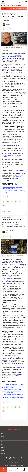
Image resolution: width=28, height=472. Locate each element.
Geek (22, 465)
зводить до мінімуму (17, 138)
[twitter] (14, 458)
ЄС (2, 416)
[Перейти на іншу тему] (19, 2)
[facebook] (6, 458)
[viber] (21, 458)
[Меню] (26, 2)
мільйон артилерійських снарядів (12, 264)
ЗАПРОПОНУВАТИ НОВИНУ (14, 429)
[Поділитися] (7, 28)
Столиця (6, 465)
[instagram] (10, 458)
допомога (7, 416)
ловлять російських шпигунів (11, 166)
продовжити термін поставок (11, 357)
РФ (12, 211)
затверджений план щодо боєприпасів (14, 277)
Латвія (3, 211)
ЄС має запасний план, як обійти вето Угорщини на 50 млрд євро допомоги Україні (13, 386)
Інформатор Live (16, 176)
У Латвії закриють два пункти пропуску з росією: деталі (12, 187)
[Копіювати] (10, 28)
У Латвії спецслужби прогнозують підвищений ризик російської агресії (13, 191)
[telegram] (18, 458)
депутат (8, 211)
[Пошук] (23, 2)
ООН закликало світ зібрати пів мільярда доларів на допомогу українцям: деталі (12, 390)
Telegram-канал (19, 170)
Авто (19, 465)
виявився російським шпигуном (11, 55)
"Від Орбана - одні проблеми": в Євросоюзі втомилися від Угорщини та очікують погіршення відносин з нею (14, 395)
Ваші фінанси (13, 465)
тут (8, 180)
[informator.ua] (3, 2)
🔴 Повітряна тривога (14, 8)
